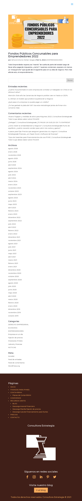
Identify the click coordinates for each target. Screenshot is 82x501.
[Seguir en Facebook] (27, 477)
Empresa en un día (15, 334)
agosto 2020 (13, 283)
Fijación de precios (15, 338)
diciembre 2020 (14, 270)
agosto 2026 (13, 149)
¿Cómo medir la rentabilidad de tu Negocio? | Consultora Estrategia (34, 126)
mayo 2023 (12, 204)
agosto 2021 (13, 244)
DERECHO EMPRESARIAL (18, 325)
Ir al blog (41, 490)
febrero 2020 (13, 303)
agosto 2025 (13, 158)
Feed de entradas (15, 359)
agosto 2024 (13, 172)
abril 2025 (12, 165)
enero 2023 (12, 214)
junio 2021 (12, 250)
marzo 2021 (12, 260)
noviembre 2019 (14, 312)
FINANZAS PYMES (15, 341)
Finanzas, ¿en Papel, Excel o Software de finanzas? (38, 134)
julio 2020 (12, 286)
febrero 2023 (13, 211)
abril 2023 (12, 208)
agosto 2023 (13, 198)
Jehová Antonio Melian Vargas (23, 60)
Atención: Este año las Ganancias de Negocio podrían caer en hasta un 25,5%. (38, 95)
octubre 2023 (13, 191)
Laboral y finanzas (15, 344)
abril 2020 (12, 296)
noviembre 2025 (14, 155)
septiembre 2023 (15, 194)
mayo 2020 (12, 293)
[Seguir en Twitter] (55, 477)
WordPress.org (14, 366)
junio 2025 (12, 162)
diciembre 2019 (14, 309)
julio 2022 (12, 224)
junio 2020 (12, 290)
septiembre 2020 (15, 280)
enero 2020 (12, 306)
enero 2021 (12, 267)
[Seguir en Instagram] (34, 477)
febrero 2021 (13, 263)
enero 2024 (12, 185)
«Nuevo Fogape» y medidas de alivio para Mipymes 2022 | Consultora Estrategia (39, 117)
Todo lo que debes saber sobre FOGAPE (23, 119)
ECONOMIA (12, 328)
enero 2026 (12, 152)
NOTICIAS (12, 347)
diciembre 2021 (14, 237)
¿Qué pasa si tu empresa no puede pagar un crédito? (28, 102)
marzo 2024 (12, 181)
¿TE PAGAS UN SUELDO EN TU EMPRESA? (53, 122)
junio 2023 (12, 201)
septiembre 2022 (15, 221)
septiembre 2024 (15, 168)
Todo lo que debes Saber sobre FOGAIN (23, 140)
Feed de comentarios (16, 363)
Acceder (11, 356)
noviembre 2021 (14, 240)
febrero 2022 (13, 230)
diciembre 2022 (14, 217)
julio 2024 (12, 175)
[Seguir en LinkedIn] (41, 477)
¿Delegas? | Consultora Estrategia (21, 122)
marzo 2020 (13, 299)
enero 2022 (12, 234)
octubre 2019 (13, 316)
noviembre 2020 (14, 273)
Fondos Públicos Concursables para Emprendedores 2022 (33, 55)
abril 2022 (12, 227)
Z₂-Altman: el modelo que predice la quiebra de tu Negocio (30, 99)
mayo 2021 (12, 253)
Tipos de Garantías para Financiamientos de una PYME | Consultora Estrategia (38, 137)
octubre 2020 (13, 276)
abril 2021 (12, 257)
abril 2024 (12, 178)
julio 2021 (11, 247)
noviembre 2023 (14, 188)
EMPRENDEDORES (54, 60)
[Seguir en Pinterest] (48, 477)
